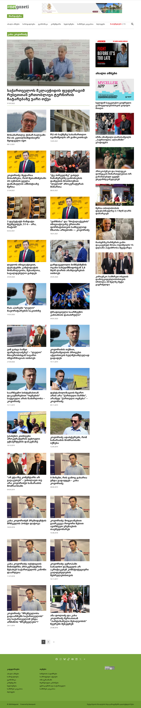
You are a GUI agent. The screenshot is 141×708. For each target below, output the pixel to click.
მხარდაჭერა (15, 16)
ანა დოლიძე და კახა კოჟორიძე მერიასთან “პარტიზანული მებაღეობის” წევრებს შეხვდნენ (68, 620)
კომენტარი (56, 24)
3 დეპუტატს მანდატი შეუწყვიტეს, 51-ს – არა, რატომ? (21, 224)
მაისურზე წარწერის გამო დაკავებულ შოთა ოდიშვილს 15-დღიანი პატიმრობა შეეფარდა (115, 245)
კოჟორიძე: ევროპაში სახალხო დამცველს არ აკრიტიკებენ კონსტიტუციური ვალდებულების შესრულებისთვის (69, 569)
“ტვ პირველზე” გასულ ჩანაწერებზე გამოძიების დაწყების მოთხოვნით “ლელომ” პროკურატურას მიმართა (66, 181)
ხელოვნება (69, 24)
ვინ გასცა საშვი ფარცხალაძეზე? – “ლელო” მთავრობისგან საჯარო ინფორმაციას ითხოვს (24, 354)
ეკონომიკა (43, 24)
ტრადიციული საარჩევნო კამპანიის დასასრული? (66, 313)
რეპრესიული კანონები (49, 683)
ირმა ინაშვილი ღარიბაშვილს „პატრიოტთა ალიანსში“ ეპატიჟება (113, 139)
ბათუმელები (116, 24)
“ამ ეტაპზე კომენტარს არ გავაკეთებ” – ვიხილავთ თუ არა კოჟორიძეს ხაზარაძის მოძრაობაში (24, 481)
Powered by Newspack (27, 704)
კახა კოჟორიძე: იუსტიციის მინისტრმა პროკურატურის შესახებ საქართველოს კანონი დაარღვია (26, 568)
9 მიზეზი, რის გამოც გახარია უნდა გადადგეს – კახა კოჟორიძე (68, 480)
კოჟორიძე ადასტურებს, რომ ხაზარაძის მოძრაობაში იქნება (68, 440)
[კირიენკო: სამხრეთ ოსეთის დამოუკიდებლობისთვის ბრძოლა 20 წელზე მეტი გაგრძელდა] (115, 263)
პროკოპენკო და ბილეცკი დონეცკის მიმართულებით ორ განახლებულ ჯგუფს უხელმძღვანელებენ (114, 175)
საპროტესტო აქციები (49, 677)
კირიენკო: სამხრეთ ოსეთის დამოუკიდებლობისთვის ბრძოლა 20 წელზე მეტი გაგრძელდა (112, 280)
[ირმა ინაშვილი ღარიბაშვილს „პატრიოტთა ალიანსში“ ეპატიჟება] (115, 124)
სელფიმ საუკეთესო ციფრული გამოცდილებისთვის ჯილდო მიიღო (113, 105)
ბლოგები (100, 24)
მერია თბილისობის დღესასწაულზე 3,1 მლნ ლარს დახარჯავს (113, 210)
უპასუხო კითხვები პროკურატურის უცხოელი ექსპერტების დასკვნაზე (23, 438)
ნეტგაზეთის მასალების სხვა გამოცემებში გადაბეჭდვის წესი (110, 704)
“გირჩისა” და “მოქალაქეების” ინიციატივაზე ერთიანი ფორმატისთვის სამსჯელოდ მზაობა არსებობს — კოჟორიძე (69, 226)
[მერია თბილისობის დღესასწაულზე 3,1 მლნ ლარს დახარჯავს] (115, 195)
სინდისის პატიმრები (48, 674)
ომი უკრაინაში (46, 680)
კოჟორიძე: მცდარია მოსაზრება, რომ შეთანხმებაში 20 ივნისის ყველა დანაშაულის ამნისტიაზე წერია (26, 181)
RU (124, 24)
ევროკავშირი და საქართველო (52, 686)
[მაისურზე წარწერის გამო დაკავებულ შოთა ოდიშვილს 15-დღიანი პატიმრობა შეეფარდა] (115, 229)
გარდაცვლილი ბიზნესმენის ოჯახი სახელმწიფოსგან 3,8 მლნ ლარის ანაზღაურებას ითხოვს (68, 269)
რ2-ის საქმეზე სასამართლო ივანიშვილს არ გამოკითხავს (68, 136)
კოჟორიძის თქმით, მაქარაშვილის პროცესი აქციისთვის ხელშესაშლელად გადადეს (69, 354)
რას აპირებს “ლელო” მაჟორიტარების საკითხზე (24, 309)
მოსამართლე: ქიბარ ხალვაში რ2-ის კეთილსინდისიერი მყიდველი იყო (26, 137)
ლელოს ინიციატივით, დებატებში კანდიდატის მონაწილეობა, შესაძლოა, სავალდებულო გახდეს (23, 269)
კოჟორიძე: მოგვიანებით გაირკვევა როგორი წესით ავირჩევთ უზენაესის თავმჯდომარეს (67, 525)
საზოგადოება (28, 24)
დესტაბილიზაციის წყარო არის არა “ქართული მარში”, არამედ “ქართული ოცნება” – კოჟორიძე (69, 397)
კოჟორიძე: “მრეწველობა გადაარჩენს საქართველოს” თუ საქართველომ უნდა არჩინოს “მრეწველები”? (25, 617)
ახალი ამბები (13, 24)
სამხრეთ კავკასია (85, 24)
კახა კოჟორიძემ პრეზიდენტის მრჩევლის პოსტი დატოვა (26, 522)
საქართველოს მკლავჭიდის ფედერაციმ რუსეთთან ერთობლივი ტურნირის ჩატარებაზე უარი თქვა (46, 94)
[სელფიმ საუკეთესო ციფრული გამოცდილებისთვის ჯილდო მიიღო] (115, 89)
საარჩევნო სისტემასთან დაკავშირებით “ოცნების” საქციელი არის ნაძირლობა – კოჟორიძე (26, 397)
